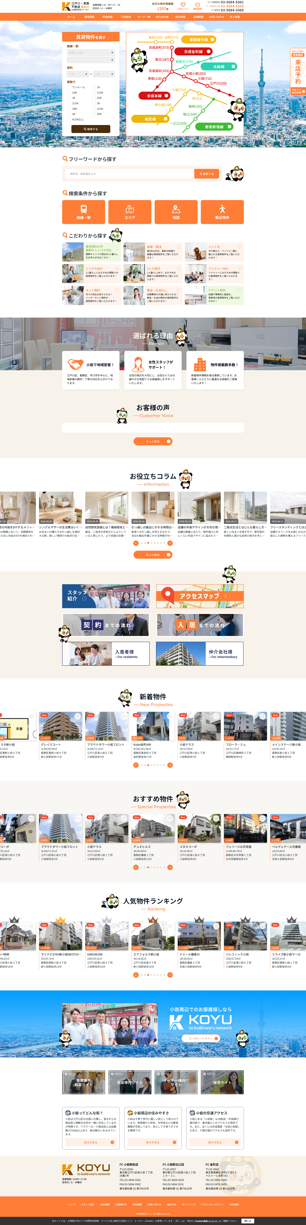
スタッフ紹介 (88, 1204)
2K (73, 98)
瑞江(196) (190, 114)
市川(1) (197, 98)
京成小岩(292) (196, 73)
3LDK (100, 108)
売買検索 (107, 17)
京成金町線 (193, 51)
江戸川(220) (218, 83)
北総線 (218, 66)
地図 (176, 217)
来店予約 (171, 1204)
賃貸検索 (89, 17)
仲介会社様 (162, 17)
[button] (142, 543)
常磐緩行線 (198, 39)
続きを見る (91, 1142)
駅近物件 (222, 217)
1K (98, 87)
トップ (71, 1204)
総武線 (150, 118)
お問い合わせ (216, 17)
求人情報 (235, 17)
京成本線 (154, 95)
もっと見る (153, 441)
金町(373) (172, 37)
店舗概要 (198, 17)
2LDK (75, 103)
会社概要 (105, 1204)
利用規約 (234, 1204)
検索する (92, 129)
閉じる (247, 1221)
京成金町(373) (159, 47)
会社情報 (180, 17)
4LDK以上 (78, 119)
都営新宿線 (214, 126)
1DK (74, 92)
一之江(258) (178, 123)
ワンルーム (78, 87)
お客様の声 (121, 1204)
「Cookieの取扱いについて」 (206, 1221)
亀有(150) (156, 37)
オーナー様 (144, 17)
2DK (99, 98)
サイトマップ (189, 1204)
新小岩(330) (163, 104)
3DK (74, 108)
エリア (130, 217)
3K (98, 103)
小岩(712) (205, 78)
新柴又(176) (184, 61)
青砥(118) (155, 78)
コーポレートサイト (201, 1038)
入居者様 (126, 17)
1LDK (100, 92)
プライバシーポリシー (213, 1204)
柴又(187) (162, 59)
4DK (99, 114)
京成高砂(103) (159, 70)
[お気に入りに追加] (31, 716)
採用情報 (137, 1204)
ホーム (71, 17)
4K (73, 114)
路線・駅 (84, 217)
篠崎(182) (195, 106)
